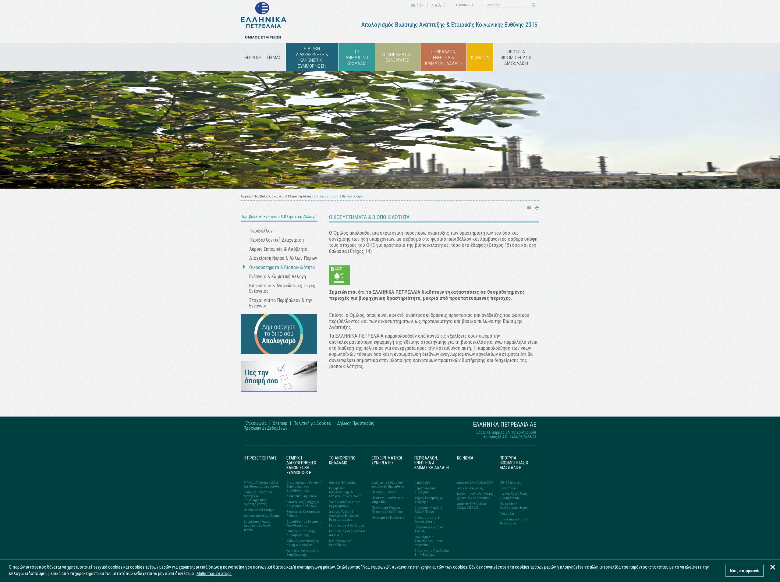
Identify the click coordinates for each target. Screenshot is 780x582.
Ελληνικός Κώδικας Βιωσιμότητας (514, 496)
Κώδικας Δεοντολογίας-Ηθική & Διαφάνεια (303, 543)
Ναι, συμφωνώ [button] (745, 570)
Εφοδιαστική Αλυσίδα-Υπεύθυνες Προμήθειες (388, 484)
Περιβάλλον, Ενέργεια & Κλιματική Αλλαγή (283, 196)
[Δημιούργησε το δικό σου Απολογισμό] (279, 352)
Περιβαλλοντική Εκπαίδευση (340, 543)
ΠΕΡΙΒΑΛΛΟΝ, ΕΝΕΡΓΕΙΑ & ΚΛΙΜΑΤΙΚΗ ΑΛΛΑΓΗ (443, 57)
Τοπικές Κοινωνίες (470, 488)
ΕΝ (422, 6)
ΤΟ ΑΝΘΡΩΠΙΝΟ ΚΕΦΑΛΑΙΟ (357, 57)
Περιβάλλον (261, 231)
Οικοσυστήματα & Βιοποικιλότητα (282, 267)
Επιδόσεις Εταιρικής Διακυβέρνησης (301, 533)
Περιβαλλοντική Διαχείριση (276, 240)
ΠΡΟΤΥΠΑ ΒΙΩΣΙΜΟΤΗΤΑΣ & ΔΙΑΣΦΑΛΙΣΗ (516, 57)
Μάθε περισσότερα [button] (214, 573)
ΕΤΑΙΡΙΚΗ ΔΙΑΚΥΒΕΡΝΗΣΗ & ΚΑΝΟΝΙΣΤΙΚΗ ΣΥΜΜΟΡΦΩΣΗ (312, 57)
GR (413, 6)
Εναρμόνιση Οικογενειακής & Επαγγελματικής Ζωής (345, 492)
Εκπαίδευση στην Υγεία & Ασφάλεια (347, 533)
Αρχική (246, 196)
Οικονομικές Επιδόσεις (388, 518)
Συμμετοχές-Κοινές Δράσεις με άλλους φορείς (257, 525)
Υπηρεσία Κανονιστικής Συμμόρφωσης (302, 553)
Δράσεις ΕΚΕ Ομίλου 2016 (475, 482)
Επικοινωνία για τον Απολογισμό (514, 521)
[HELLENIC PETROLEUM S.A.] (263, 37)
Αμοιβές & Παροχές (342, 482)
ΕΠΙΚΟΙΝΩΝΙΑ (463, 5)
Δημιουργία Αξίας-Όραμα (262, 516)
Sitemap (280, 423)
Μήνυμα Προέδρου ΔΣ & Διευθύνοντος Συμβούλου (262, 484)
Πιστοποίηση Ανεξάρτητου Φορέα (514, 506)
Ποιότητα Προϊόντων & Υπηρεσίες (387, 500)
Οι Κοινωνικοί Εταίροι (259, 510)
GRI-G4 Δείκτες (510, 482)
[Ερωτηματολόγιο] (279, 390)
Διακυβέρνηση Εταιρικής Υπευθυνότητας (304, 523)
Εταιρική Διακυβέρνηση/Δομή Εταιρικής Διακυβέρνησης (304, 486)
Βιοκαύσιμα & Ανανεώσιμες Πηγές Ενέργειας (282, 288)
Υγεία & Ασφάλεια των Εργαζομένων (344, 504)
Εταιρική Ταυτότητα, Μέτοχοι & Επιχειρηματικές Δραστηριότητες (258, 498)
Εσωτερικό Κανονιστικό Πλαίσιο (303, 514)
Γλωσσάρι (507, 514)
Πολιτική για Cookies (312, 423)
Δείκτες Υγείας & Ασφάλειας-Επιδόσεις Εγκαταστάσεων (344, 516)
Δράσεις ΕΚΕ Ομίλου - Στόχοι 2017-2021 (472, 506)
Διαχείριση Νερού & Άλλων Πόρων (283, 258)
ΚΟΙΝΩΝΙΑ (480, 57)
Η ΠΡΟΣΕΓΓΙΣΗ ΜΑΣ (263, 57)
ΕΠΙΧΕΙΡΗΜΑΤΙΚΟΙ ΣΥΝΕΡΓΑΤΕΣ (397, 57)
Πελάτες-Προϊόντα (384, 492)
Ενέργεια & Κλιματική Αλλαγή (277, 276)
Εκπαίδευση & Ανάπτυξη (346, 525)
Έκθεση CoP (508, 488)
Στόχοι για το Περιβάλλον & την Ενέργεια (280, 303)
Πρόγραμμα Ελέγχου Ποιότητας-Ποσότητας (387, 510)
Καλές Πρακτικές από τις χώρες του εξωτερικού (475, 496)
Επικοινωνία (256, 423)
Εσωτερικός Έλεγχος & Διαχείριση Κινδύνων (302, 504)
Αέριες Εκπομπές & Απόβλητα (278, 249)
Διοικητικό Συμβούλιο (301, 496)
